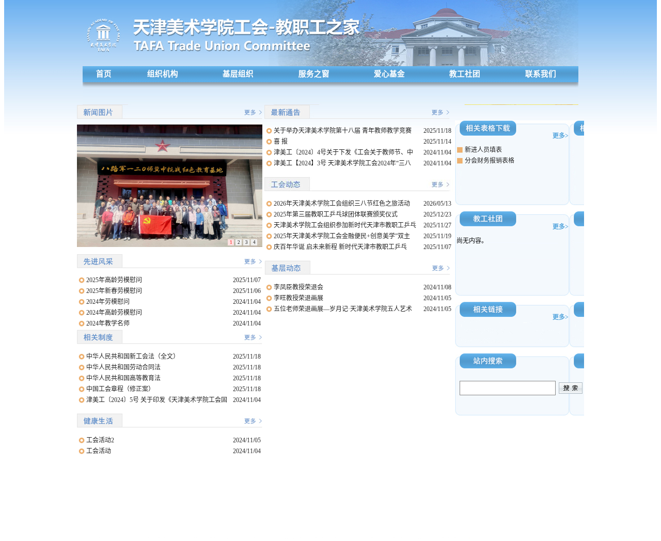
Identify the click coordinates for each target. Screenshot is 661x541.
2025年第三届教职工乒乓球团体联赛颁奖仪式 (336, 214)
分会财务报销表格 (489, 160)
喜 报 (281, 141)
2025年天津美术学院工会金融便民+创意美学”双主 (342, 236)
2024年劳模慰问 (108, 301)
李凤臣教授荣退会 (298, 287)
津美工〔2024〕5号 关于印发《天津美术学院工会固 (156, 400)
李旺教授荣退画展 (298, 298)
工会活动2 (100, 440)
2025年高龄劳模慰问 (114, 280)
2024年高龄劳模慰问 (114, 312)
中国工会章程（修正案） (120, 389)
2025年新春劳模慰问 (114, 291)
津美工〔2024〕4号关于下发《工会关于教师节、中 (343, 152)
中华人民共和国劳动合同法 (123, 367)
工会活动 (98, 451)
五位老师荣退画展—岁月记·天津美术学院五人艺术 (343, 309)
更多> (561, 136)
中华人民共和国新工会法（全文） (132, 356)
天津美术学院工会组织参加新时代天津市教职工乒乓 (345, 225)
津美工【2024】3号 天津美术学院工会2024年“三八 (342, 163)
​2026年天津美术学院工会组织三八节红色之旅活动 (342, 203)
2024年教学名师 (108, 323)
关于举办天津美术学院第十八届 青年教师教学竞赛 (343, 130)
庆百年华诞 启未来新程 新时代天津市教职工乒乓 (340, 247)
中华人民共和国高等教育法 (123, 378)
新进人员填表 (483, 149)
